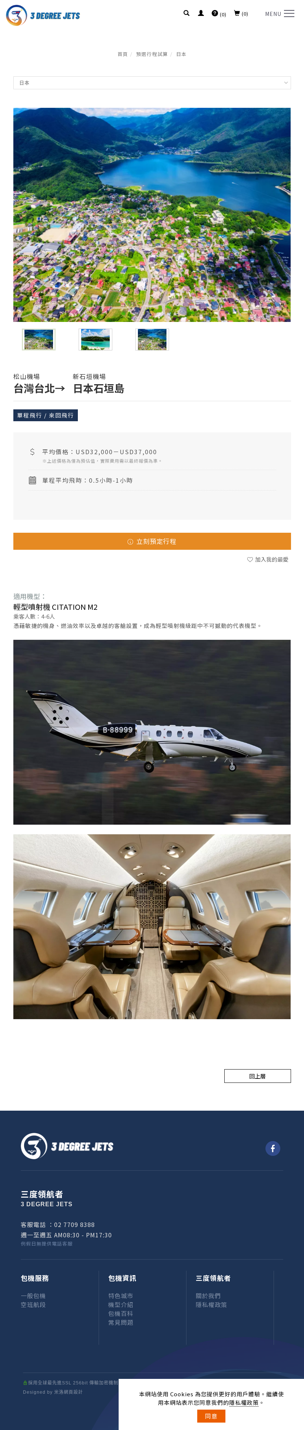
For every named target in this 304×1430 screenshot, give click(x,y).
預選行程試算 (152, 53)
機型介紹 (120, 1304)
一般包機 (33, 1295)
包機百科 (120, 1313)
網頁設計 (73, 1392)
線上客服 (295, 1369)
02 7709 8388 (74, 1224)
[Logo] (43, 14)
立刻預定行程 (155, 541)
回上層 (257, 1076)
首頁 (123, 53)
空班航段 (33, 1304)
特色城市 (120, 1295)
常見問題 (120, 1322)
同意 (211, 1415)
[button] (186, 13)
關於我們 (208, 1295)
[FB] (272, 1148)
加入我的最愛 (271, 559)
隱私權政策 (244, 1402)
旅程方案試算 (295, 1288)
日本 (181, 53)
